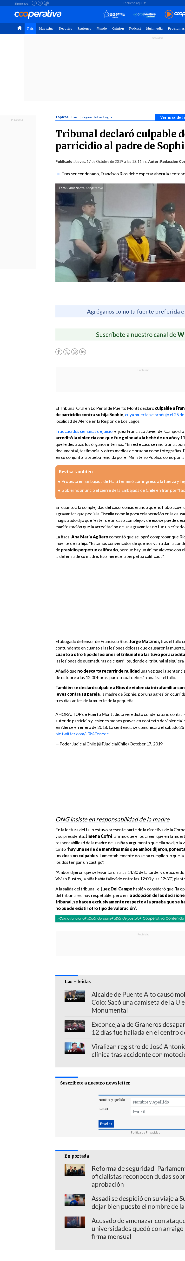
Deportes (65, 28)
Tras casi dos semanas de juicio (83, 431)
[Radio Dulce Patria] (113, 14)
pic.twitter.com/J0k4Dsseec (82, 733)
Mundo (102, 28)
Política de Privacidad (145, 1132)
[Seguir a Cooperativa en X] (40, 3)
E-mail (103, 1109)
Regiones (84, 28)
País (30, 28)
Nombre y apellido (112, 1100)
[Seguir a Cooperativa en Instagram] (46, 3)
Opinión (118, 28)
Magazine (46, 28)
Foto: (62, 188)
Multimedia (154, 28)
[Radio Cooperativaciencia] (144, 14)
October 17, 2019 (146, 743)
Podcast (135, 28)
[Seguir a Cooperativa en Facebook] (34, 3)
